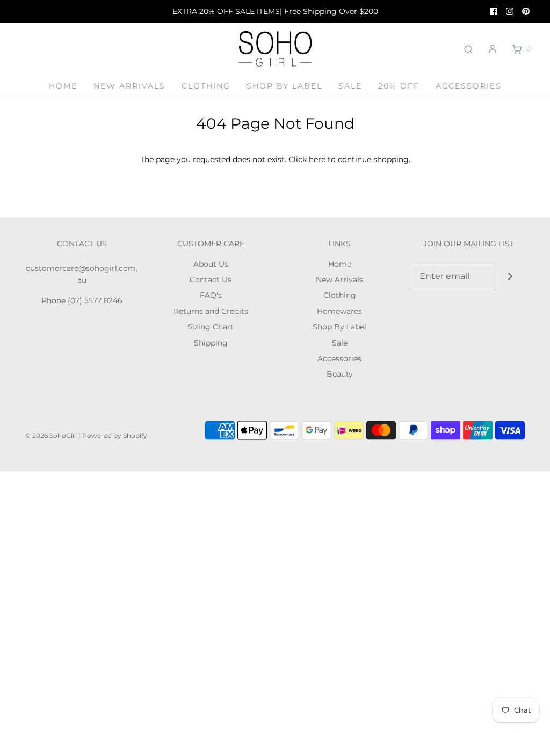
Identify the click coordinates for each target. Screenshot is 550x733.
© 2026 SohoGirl (51, 435)
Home (63, 86)
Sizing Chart (210, 327)
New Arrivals (129, 86)
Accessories (469, 86)
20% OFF (398, 86)
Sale (350, 86)
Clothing (206, 86)
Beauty (340, 374)
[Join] (510, 276)
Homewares (339, 311)
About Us (210, 264)
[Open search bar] (468, 49)
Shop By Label (284, 86)
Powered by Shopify (114, 435)
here (317, 159)
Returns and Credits (210, 311)
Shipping (211, 343)
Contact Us (210, 279)
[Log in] (492, 49)
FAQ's (211, 295)
